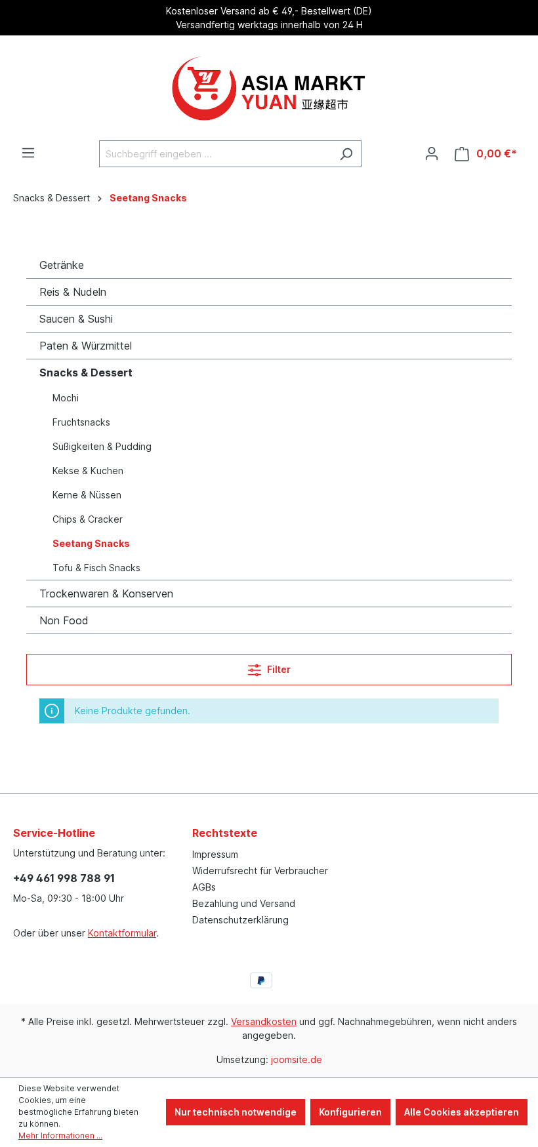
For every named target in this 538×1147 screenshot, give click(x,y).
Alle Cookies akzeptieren (461, 1111)
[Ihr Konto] (432, 153)
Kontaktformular (122, 932)
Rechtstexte (224, 832)
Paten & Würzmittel (85, 345)
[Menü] (28, 152)
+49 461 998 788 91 (64, 878)
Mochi (65, 397)
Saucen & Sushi (76, 318)
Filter (278, 669)
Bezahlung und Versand (243, 903)
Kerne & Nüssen (86, 494)
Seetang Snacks (91, 543)
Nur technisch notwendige (236, 1111)
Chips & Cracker (87, 519)
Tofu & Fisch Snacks (96, 567)
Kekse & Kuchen (87, 470)
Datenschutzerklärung (240, 919)
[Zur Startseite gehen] (269, 88)
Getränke (61, 265)
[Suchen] (346, 153)
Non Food (64, 620)
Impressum (215, 854)
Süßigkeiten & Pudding (102, 446)
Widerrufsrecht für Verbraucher (260, 870)
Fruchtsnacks (81, 422)
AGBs (204, 887)
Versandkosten (264, 1021)
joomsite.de (296, 1059)
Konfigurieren (350, 1111)
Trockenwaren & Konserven (106, 593)
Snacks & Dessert (86, 372)
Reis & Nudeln (72, 291)
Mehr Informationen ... (60, 1135)
